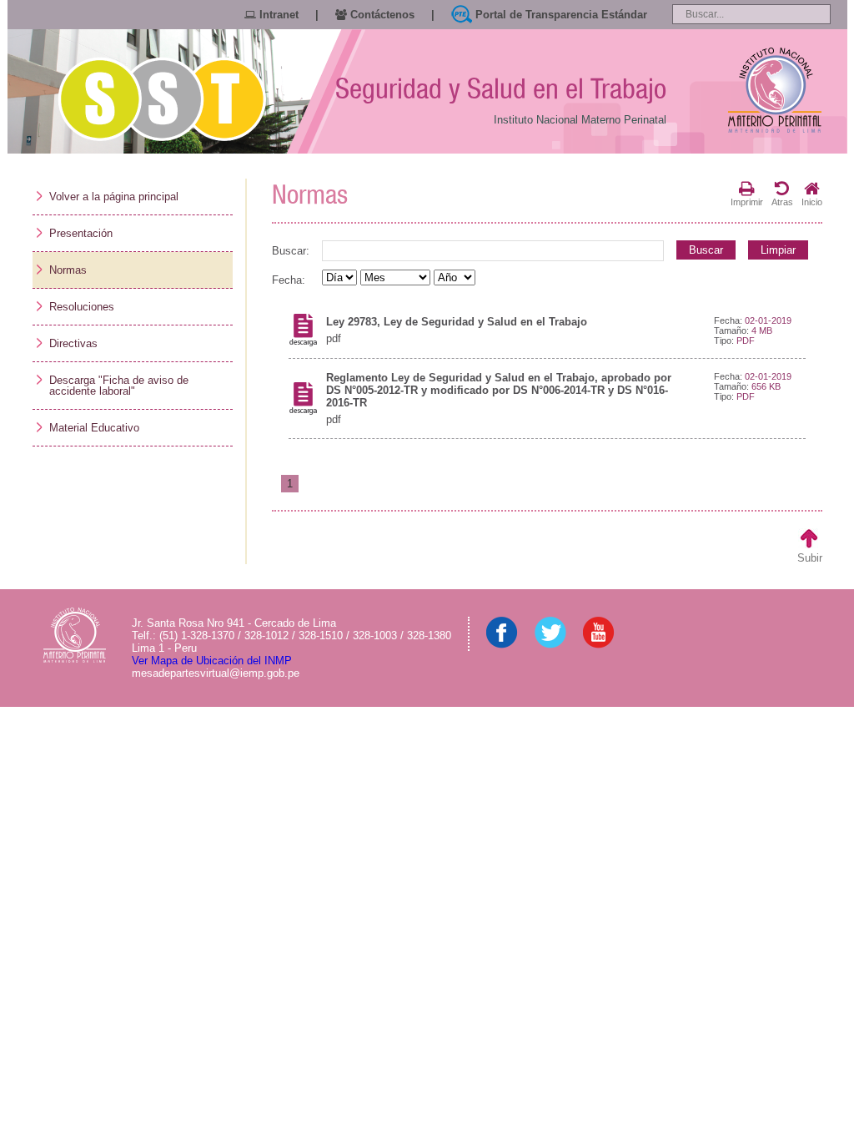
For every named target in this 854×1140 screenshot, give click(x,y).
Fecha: (288, 280)
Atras (782, 202)
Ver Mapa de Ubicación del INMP (212, 660)
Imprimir (747, 202)
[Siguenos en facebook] (502, 644)
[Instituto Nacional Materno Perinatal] (774, 91)
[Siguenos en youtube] (599, 644)
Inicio (811, 202)
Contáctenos (380, 14)
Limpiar (778, 250)
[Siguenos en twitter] (550, 644)
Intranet (277, 14)
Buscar (706, 250)
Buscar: (290, 251)
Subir (809, 558)
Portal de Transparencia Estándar (559, 14)
